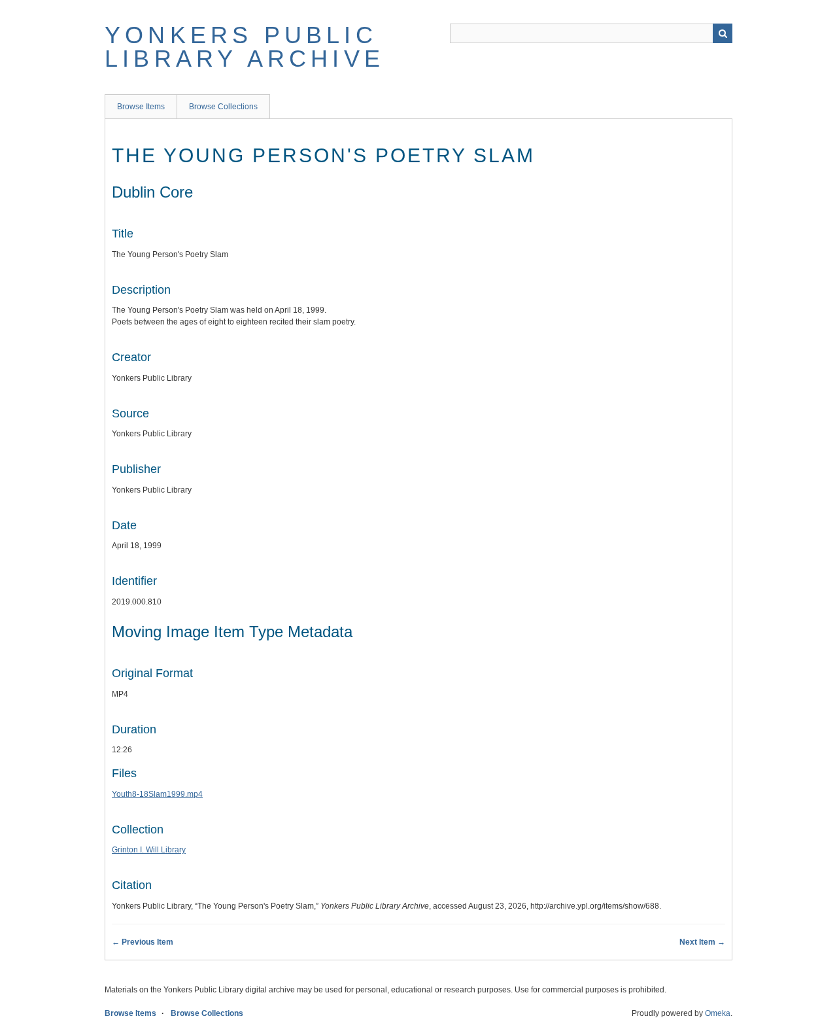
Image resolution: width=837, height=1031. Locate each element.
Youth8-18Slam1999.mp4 (157, 794)
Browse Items (141, 106)
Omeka (717, 1013)
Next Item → (702, 942)
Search (722, 33)
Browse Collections (223, 106)
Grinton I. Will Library (149, 849)
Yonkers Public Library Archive (244, 47)
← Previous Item (142, 942)
